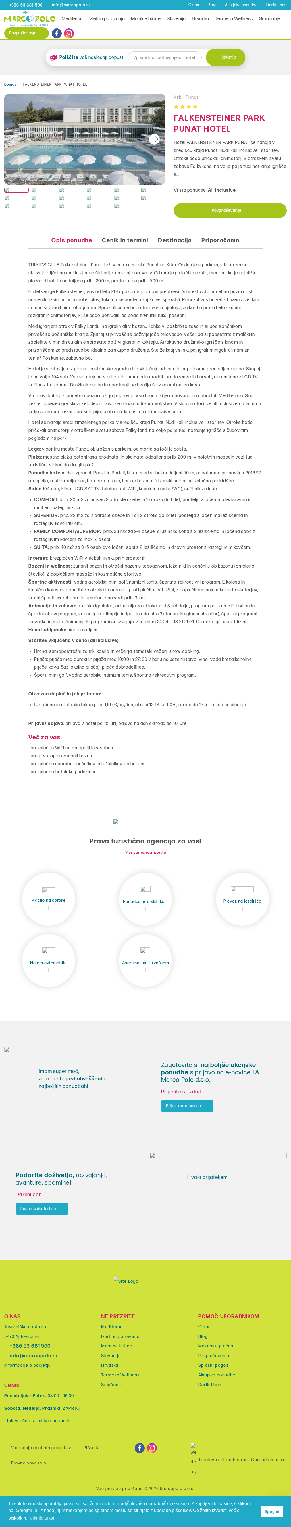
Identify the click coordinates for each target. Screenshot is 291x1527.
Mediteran (72, 19)
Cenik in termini (125, 240)
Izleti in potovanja (107, 19)
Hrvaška (200, 19)
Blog (212, 5)
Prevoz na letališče (242, 901)
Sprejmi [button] (272, 1511)
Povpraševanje (22, 33)
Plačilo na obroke (49, 900)
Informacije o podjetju (27, 1365)
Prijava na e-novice (183, 1105)
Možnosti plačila (216, 1346)
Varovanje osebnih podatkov (41, 1447)
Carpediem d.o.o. (269, 1459)
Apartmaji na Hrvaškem (145, 963)
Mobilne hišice (146, 19)
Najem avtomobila (48, 963)
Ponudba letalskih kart (145, 901)
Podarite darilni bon (38, 1208)
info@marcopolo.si (33, 1356)
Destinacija (175, 240)
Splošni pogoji (213, 1365)
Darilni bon (276, 5)
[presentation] (15, 139)
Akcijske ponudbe (241, 5)
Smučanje (269, 19)
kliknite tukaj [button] (41, 1518)
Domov (10, 84)
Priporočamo (220, 240)
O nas (193, 5)
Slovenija (176, 19)
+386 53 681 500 (30, 1346)
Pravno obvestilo (29, 1463)
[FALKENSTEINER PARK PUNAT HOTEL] (84, 139)
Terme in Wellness (234, 19)
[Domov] (29, 19)
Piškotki (92, 1447)
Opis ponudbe (71, 240)
